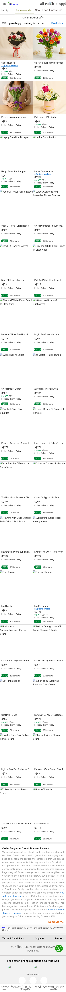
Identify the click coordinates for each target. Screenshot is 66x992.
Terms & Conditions (13, 938)
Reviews (59, 938)
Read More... (56, 922)
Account (53, 988)
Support (39, 938)
